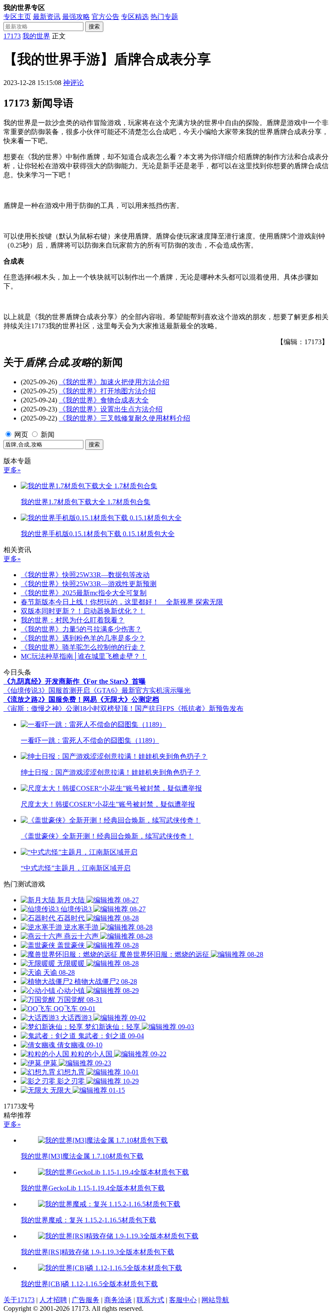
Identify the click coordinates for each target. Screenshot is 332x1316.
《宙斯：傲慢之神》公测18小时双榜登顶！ (69, 708)
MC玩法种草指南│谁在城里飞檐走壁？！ (84, 656)
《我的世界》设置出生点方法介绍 (111, 409)
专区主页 (17, 16)
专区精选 (135, 16)
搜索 (94, 26)
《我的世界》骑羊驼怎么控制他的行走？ (83, 647)
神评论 (73, 82)
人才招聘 (53, 1299)
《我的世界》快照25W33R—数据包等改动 (85, 574)
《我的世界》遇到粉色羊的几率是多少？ (83, 638)
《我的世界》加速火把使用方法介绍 (114, 382)
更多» (12, 470)
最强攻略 (76, 16)
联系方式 (150, 1299)
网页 (21, 434)
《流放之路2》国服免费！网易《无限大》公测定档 (81, 699)
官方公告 (105, 16)
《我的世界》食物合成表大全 (104, 400)
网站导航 (215, 1299)
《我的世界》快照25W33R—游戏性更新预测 (88, 583)
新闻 (47, 434)
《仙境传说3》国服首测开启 (46, 690)
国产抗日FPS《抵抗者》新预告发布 (189, 708)
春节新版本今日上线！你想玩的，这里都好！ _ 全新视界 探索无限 (122, 602)
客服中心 (183, 1299)
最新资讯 (47, 16)
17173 (12, 36)
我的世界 (36, 36)
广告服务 (85, 1299)
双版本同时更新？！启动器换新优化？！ (83, 611)
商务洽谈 (118, 1299)
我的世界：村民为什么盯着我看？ (72, 620)
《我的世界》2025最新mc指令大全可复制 (84, 593)
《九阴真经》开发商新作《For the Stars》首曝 (74, 681)
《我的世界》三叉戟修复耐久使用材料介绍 (124, 418)
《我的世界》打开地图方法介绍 (107, 391)
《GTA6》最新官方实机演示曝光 (140, 690)
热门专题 (164, 16)
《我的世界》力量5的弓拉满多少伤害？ (81, 629)
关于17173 (19, 1299)
